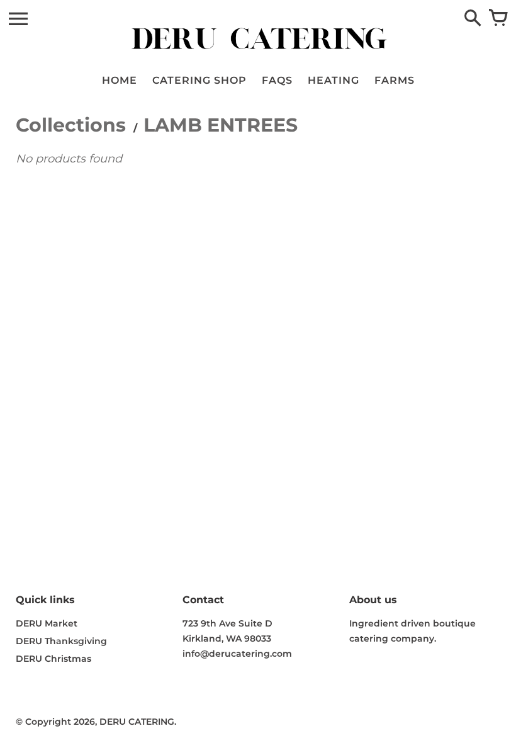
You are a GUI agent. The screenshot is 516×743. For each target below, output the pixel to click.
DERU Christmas (53, 658)
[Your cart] (497, 18)
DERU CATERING (136, 721)
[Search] (472, 18)
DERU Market (46, 623)
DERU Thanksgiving (61, 641)
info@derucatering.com (237, 653)
